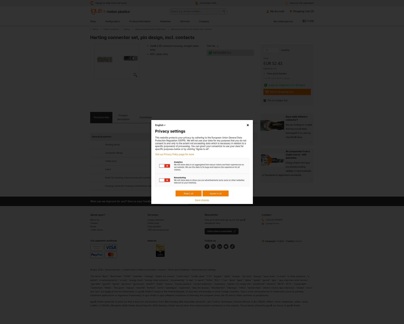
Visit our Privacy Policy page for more (174, 154)
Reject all (188, 193)
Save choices (202, 200)
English (159, 125)
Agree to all (215, 193)
